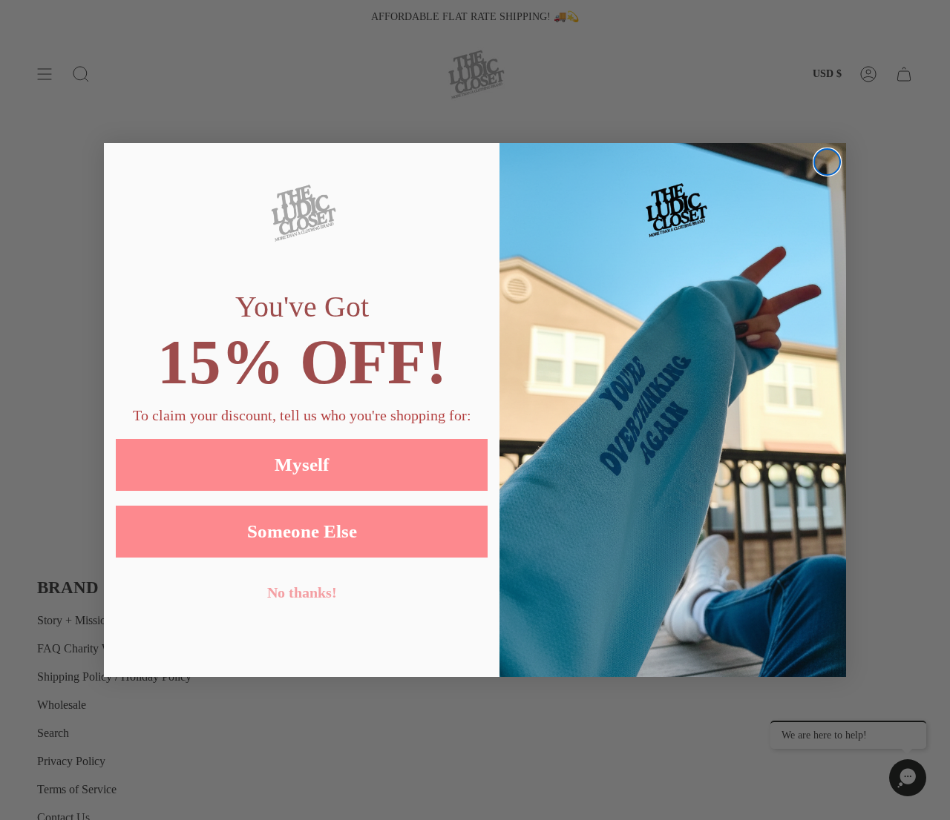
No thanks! (302, 592)
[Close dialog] (827, 162)
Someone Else (302, 531)
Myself (302, 464)
